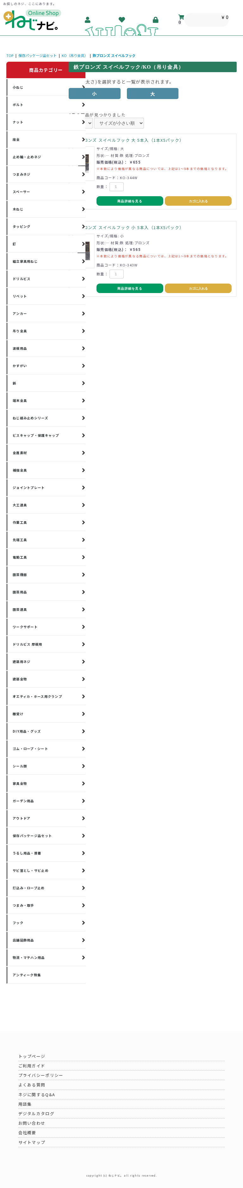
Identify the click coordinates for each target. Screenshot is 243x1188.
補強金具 (20, 470)
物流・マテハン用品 (29, 957)
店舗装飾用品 (23, 940)
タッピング (21, 226)
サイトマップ (32, 1142)
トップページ (32, 1056)
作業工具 (20, 522)
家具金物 (20, 783)
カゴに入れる (198, 201)
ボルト (18, 104)
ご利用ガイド (32, 1066)
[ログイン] (156, 19)
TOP (9, 55)
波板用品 (20, 348)
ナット (18, 122)
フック (18, 922)
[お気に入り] (122, 19)
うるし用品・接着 (27, 853)
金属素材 (20, 452)
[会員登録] (88, 19)
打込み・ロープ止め (29, 887)
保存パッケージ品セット (37, 55)
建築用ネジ (21, 661)
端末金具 (20, 400)
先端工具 (20, 539)
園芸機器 (20, 574)
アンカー (20, 313)
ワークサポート (25, 626)
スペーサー (21, 191)
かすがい (20, 365)
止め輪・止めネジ (27, 156)
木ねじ (18, 209)
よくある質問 (32, 1085)
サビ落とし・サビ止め (30, 870)
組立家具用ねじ (25, 261)
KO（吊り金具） (75, 55)
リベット (20, 296)
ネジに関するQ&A (36, 1094)
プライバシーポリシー (41, 1075)
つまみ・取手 (23, 905)
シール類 (20, 766)
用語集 (25, 1104)
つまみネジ (21, 174)
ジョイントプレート (29, 487)
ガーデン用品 (23, 800)
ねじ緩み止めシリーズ (30, 418)
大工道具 (20, 505)
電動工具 (20, 557)
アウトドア (21, 818)
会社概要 (27, 1132)
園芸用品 (20, 592)
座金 (16, 139)
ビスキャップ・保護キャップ (36, 435)
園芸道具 (20, 609)
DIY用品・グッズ (27, 731)
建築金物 (20, 679)
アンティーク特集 (27, 974)
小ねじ (18, 87)
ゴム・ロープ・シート (30, 748)
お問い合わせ (32, 1123)
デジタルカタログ (36, 1113)
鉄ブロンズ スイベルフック (114, 55)
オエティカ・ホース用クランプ (37, 696)
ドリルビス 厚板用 (27, 644)
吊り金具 (20, 330)
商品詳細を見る (129, 201)
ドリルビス (21, 278)
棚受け (18, 713)
